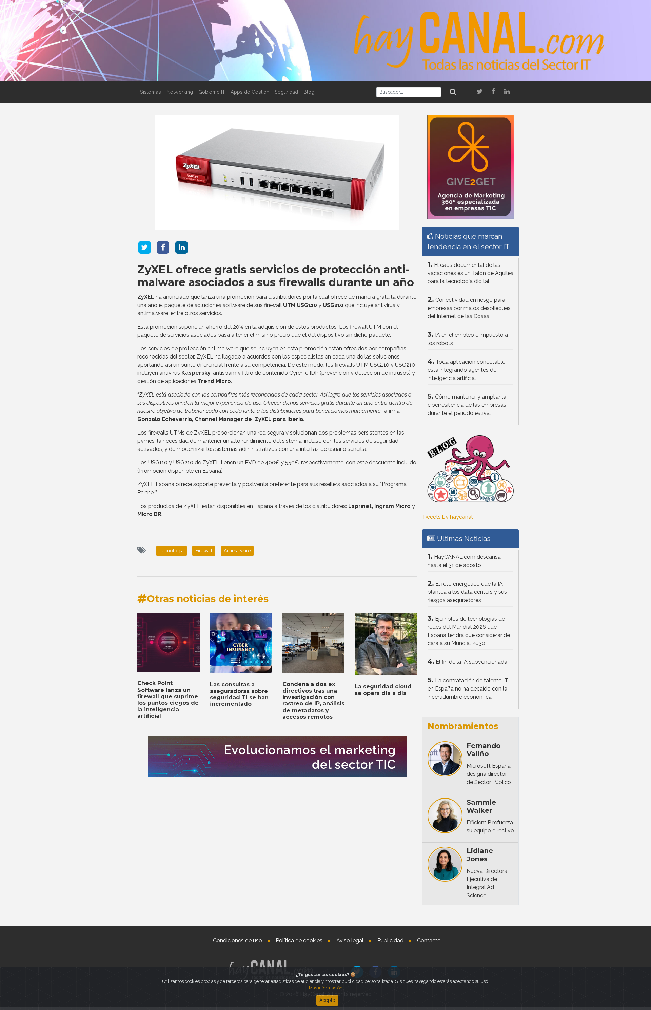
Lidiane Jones (480, 855)
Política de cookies (299, 940)
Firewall (203, 550)
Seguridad (286, 92)
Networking (179, 92)
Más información (325, 987)
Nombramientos (463, 726)
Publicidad (390, 940)
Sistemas (150, 92)
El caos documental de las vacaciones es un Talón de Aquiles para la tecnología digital (470, 273)
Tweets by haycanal (447, 517)
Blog (308, 92)
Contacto (429, 940)
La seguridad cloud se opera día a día (383, 689)
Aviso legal (349, 940)
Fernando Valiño (484, 749)
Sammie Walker (481, 806)
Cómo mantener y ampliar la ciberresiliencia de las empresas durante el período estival (467, 404)
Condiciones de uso (237, 940)
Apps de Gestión (250, 92)
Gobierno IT (211, 92)
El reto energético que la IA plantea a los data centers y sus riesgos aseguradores (467, 592)
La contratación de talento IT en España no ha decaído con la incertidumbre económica (468, 688)
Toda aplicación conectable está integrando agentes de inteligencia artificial (466, 370)
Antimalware (237, 550)
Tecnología (171, 550)
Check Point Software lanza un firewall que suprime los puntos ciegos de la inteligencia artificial (168, 699)
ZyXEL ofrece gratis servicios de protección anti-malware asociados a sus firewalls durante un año (275, 276)
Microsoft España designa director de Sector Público (489, 774)
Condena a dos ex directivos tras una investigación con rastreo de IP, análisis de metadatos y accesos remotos (313, 700)
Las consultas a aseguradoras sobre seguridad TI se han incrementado (239, 694)
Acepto (327, 1000)
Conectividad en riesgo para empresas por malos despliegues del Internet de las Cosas (469, 308)
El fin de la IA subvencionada (471, 662)
